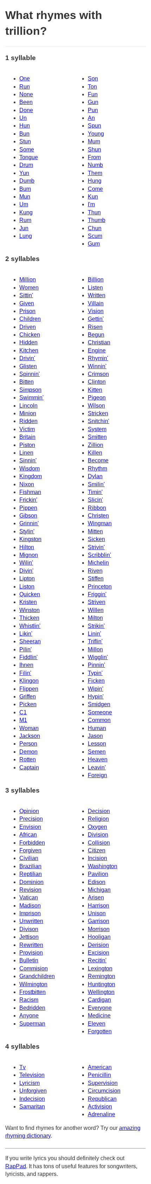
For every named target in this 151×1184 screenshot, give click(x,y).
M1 (23, 720)
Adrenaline (101, 1114)
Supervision (103, 1083)
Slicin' (95, 500)
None (26, 94)
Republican (102, 1099)
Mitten (95, 531)
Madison (30, 906)
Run (24, 87)
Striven (96, 602)
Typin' (95, 673)
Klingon (29, 681)
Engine (97, 350)
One (24, 79)
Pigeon (97, 398)
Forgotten (100, 1031)
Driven (27, 327)
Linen (26, 453)
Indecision (32, 1099)
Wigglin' (98, 657)
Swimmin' (31, 398)
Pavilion (98, 874)
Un (23, 118)
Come (95, 189)
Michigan (99, 890)
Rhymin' (98, 358)
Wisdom (29, 468)
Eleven (96, 1024)
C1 (23, 712)
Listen (95, 288)
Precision (31, 819)
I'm (91, 204)
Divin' (26, 571)
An (91, 118)
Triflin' (95, 641)
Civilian (28, 858)
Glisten (28, 366)
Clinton (97, 382)
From (94, 157)
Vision (96, 311)
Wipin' (95, 689)
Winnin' (97, 366)
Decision (99, 811)
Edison (96, 882)
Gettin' (96, 319)
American (100, 1067)
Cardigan (99, 1000)
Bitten (26, 382)
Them (95, 173)
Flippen (28, 689)
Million (27, 279)
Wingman (100, 523)
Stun (25, 141)
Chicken (29, 335)
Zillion (95, 445)
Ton (92, 87)
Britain (27, 437)
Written (96, 295)
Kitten (95, 390)
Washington (102, 866)
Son (93, 79)
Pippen (28, 508)
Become (98, 460)
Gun (93, 102)
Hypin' (96, 697)
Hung (94, 181)
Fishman (30, 492)
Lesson (97, 744)
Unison (97, 913)
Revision (30, 890)
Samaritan (32, 1107)
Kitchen (28, 350)
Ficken (96, 681)
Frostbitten (32, 992)
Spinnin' (29, 374)
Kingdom (30, 476)
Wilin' (26, 563)
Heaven (97, 759)
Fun (93, 94)
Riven (95, 571)
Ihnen (26, 665)
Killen (95, 453)
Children (30, 319)
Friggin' (97, 594)
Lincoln (28, 406)
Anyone (29, 1016)
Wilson (96, 406)
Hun (24, 126)
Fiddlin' (28, 657)
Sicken (96, 539)
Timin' (95, 492)
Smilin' (96, 484)
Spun (94, 126)
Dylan (95, 476)
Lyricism (29, 1083)
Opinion (29, 811)
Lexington (100, 968)
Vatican (28, 897)
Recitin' (97, 960)
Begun (96, 335)
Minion (27, 413)
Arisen (96, 897)
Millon (95, 649)
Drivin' (27, 358)
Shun (94, 149)
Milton (95, 618)
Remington (101, 976)
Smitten (97, 437)
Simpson (30, 390)
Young (96, 134)
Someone (100, 712)
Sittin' (26, 295)
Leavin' (97, 767)
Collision (99, 843)
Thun (94, 212)
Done (26, 110)
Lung (25, 236)
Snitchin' (98, 421)
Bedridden (32, 1008)
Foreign (97, 775)
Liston (26, 587)
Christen (98, 516)
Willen (96, 610)
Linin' (94, 634)
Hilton (26, 547)
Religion (98, 819)
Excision (98, 953)
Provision (31, 953)
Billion (96, 279)
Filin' (25, 673)
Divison (28, 929)
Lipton (27, 578)
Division (98, 835)
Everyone (100, 1008)
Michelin (98, 563)
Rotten (27, 759)
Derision (98, 945)
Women (29, 288)
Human (97, 728)
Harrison (98, 906)
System (97, 429)
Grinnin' (29, 523)
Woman (29, 728)
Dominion (31, 882)
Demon (28, 752)
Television (32, 1075)
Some (26, 149)
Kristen (28, 602)
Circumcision (104, 1091)
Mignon (28, 555)
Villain (96, 303)
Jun (23, 228)
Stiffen (96, 578)
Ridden (28, 421)
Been (26, 102)
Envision (30, 827)
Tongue (28, 157)
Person (28, 744)
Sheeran (30, 641)
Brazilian (30, 866)
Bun (24, 134)
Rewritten (31, 945)
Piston (27, 445)
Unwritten (31, 921)
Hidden (28, 342)
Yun (24, 173)
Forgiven (30, 850)
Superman (32, 1024)
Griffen (27, 697)
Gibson (28, 516)
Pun (93, 110)
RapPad (15, 1166)
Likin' (25, 634)
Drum (26, 165)
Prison (27, 311)
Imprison (30, 913)
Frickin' (28, 500)
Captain (29, 767)
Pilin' (25, 649)
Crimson (98, 374)
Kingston (30, 539)
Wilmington (33, 984)
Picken (28, 704)
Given (26, 303)
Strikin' (96, 626)
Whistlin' (29, 626)
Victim (27, 429)
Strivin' (96, 547)
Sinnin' (28, 460)
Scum (95, 236)
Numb (95, 165)
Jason (95, 736)
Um (23, 204)
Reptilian (30, 874)
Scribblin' (99, 555)
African (28, 835)
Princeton (100, 587)
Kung (26, 212)
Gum (94, 244)
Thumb (96, 220)
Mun (24, 197)
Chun (94, 228)
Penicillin (99, 1075)
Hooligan (99, 937)
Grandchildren (37, 976)
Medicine (99, 1016)
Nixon (26, 484)
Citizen (96, 850)
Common (99, 720)
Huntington (101, 984)
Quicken (29, 594)
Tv (22, 1067)
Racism (28, 1000)
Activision (100, 1107)
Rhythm (97, 468)
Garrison (98, 921)
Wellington (101, 992)
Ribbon (97, 508)
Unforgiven (33, 1091)
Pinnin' (96, 665)
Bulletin (28, 960)
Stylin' (26, 531)
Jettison (29, 937)
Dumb (26, 181)
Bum (25, 189)
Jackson (29, 736)
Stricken (98, 413)
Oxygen (97, 827)
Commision (33, 968)
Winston (29, 610)
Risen (95, 327)
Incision (97, 858)
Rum (25, 220)
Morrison (99, 929)
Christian (99, 342)
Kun (93, 197)
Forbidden (32, 843)
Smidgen (99, 704)
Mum (94, 141)
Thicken (29, 618)
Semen (97, 752)
